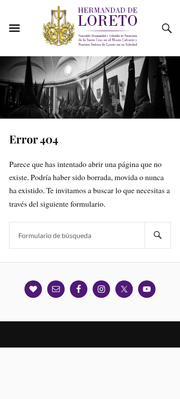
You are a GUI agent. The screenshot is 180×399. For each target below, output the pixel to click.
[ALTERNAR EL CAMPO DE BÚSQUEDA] (165, 28)
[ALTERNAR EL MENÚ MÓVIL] (14, 28)
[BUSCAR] (158, 235)
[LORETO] (90, 43)
